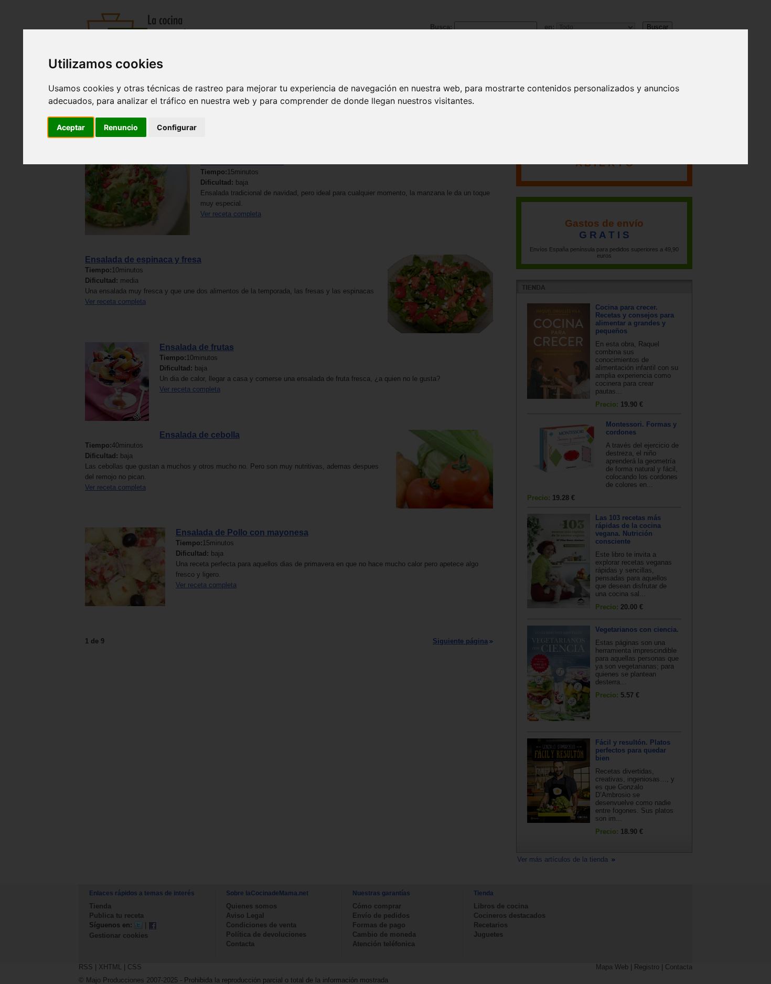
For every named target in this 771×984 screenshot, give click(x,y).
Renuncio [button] (121, 127)
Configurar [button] (177, 127)
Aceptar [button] (71, 127)
